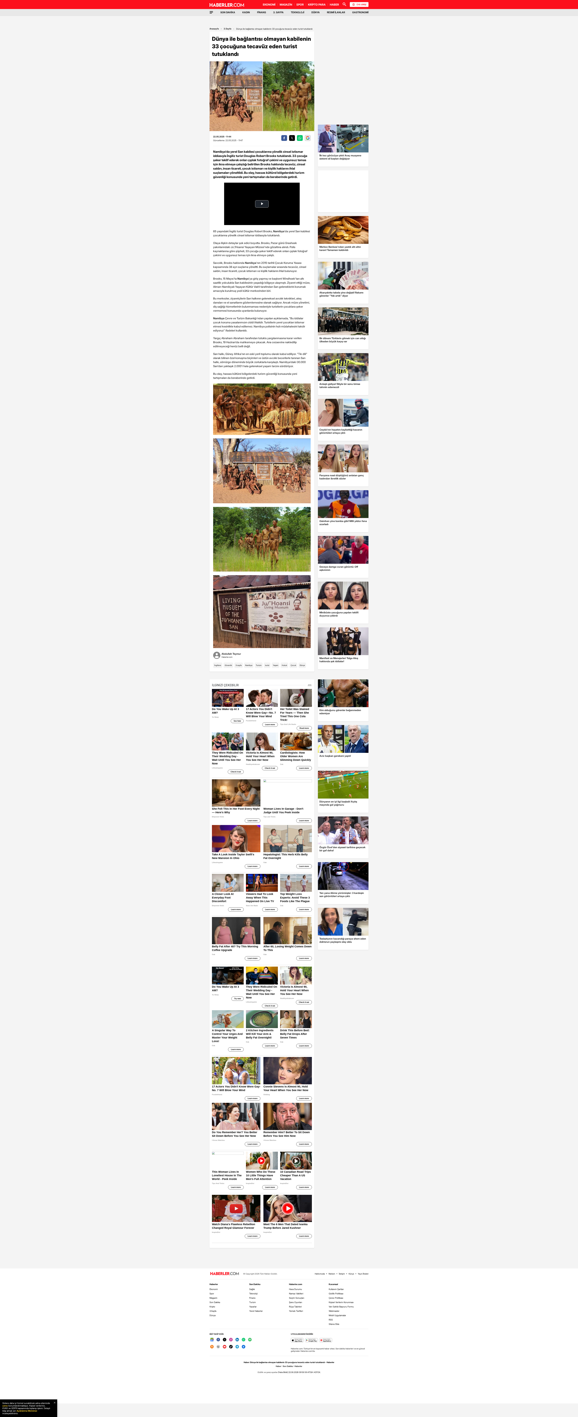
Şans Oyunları (295, 1302)
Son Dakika (215, 1302)
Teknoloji (253, 1293)
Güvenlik (228, 665)
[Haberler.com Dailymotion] (243, 1347)
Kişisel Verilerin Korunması (341, 1302)
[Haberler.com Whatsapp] (243, 1339)
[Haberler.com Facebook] (218, 1339)
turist (267, 665)
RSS (331, 1319)
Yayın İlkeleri (363, 1274)
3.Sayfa (227, 28)
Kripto (212, 1306)
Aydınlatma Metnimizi (27, 1410)
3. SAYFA (278, 12)
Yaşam (275, 665)
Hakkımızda (320, 1274)
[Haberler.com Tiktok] (230, 1347)
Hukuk (284, 665)
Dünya (302, 665)
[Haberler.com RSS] (212, 1347)
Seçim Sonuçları (296, 1298)
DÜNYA (315, 12)
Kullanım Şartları (336, 1289)
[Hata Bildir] (283, 1372)
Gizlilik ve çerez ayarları (268, 1372)
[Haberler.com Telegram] (237, 1347)
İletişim (342, 1274)
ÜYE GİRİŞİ (361, 4)
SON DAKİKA (227, 12)
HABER (334, 4)
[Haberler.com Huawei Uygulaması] (325, 1340)
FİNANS (261, 12)
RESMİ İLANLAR (336, 12)
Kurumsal (333, 1284)
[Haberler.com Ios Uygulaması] (297, 1340)
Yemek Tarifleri (296, 1311)
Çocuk (293, 665)
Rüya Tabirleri (295, 1306)
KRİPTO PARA (317, 4)
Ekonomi (214, 1289)
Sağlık (252, 1289)
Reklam (332, 1274)
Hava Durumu (295, 1289)
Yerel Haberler (256, 1311)
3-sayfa (239, 665)
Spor (212, 1293)
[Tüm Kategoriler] (211, 12)
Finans (252, 1298)
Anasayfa (214, 28)
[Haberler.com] (225, 1274)
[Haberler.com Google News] (212, 1339)
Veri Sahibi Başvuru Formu (341, 1306)
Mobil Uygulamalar (337, 1315)
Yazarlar (253, 1306)
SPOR (300, 4)
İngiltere (217, 665)
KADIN (246, 12)
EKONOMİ (269, 4)
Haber (278, 1366)
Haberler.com (295, 1284)
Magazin (213, 1298)
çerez (5, 1405)
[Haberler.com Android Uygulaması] (311, 1340)
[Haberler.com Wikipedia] (218, 1347)
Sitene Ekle (334, 1324)
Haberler (214, 1284)
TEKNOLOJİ (297, 12)
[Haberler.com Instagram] (230, 1339)
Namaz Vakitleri (296, 1293)
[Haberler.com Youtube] (224, 1347)
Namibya (248, 665)
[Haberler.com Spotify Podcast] (249, 1339)
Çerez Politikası (336, 1298)
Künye (351, 1274)
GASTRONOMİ (360, 12)
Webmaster (334, 1311)
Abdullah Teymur (231, 653)
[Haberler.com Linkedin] (237, 1339)
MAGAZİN (286, 4)
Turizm (258, 665)
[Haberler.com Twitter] (224, 1339)
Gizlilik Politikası (336, 1293)
